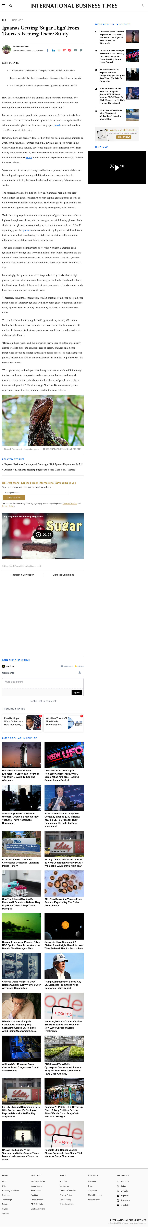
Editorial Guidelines (63, 575)
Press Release (37, 1200)
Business (6, 1195)
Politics (5, 1204)
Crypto (5, 1209)
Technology (7, 1200)
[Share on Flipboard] (64, 50)
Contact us (64, 1186)
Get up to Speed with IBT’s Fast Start (121, 130)
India (90, 1186)
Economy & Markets (10, 1191)
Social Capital (36, 1186)
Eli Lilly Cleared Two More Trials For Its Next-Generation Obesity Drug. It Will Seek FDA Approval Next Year (64, 862)
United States (94, 1200)
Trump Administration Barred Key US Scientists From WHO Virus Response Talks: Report (63, 984)
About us (63, 1181)
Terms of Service (70, 503)
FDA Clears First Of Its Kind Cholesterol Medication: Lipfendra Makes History (20, 862)
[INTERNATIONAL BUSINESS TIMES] (74, 6)
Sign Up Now (124, 137)
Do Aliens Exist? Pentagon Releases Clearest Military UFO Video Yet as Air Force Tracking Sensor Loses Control (112, 56)
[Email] (75, 50)
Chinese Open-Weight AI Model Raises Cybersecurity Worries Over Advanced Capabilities (21, 984)
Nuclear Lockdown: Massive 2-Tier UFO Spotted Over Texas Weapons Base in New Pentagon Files (21, 945)
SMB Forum (36, 1191)
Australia (92, 1181)
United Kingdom (95, 1195)
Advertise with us (67, 1204)
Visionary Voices (38, 1181)
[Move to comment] (81, 50)
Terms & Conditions (68, 1191)
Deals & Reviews (38, 1209)
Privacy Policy (8, 506)
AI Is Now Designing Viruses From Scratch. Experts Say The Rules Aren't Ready (63, 902)
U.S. (4, 1186)
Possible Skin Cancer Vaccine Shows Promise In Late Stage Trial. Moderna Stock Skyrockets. (63, 1153)
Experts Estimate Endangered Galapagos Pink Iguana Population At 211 (44, 464)
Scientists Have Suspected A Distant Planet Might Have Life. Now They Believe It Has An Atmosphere (64, 945)
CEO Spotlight (37, 1204)
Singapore (92, 1191)
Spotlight (34, 1195)
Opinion (5, 1213)
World (4, 1181)
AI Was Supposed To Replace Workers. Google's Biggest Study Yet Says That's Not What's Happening (112, 75)
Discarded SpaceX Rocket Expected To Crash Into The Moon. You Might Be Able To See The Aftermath (112, 37)
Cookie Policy (65, 1200)
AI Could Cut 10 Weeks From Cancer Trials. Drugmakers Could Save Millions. (20, 1067)
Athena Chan (22, 46)
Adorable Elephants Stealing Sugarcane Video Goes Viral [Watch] (40, 470)
